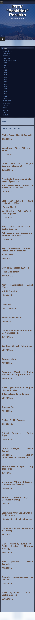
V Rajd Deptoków (10, 291)
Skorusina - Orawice (11, 317)
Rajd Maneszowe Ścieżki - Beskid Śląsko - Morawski (17, 249)
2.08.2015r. (7, 321)
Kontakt (5, 115)
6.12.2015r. (7, 139)
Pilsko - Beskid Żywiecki (13, 420)
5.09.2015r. (7, 259)
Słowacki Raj (8, 407)
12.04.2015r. (7, 504)
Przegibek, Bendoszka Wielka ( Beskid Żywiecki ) (17, 180)
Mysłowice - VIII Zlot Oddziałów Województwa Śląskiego (17, 483)
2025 (5, 65)
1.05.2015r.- (14, 455)
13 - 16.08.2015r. (9, 308)
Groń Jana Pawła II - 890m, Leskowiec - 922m (17, 202)
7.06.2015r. (7, 411)
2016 (5, 86)
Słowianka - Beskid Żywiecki (15, 268)
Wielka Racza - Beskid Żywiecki (17, 135)
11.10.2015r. (7, 217)
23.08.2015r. (7, 295)
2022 (5, 72)
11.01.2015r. (7, 599)
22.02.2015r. (7, 552)
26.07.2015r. (7, 337)
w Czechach (7, 255)
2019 (5, 79)
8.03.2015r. (7, 535)
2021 (5, 75)
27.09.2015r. (7, 239)
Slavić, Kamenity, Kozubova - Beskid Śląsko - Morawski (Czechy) (17, 546)
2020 (5, 77)
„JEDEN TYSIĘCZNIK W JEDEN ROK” (17, 456)
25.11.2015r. (7, 170)
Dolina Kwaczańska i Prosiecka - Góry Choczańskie (17, 331)
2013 (5, 94)
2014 (5, 91)
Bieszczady (7, 304)
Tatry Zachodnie (22, 374)
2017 (5, 84)
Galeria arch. (7, 101)
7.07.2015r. (7, 363)
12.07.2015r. (7, 350)
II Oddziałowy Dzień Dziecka (15, 394)
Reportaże (6, 103)
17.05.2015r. (7, 439)
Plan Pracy (6, 58)
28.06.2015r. (7, 378)
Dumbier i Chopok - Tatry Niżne (17, 346)
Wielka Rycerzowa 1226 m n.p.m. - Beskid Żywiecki (17, 388)
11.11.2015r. (7, 154)
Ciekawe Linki (7, 105)
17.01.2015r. (7, 583)
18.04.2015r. (7, 488)
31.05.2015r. (7, 424)
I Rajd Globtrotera (10, 272)
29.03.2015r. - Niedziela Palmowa (17, 519)
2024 (5, 68)
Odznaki (5, 108)
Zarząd (5, 112)
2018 (5, 82)
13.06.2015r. (7, 398)
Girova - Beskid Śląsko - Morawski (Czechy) (17, 498)
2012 (5, 96)
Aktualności (6, 53)
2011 (5, 98)
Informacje (6, 56)
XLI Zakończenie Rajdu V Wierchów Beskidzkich (17, 186)
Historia (5, 110)
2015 (5, 89)
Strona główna (7, 51)
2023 (5, 70)
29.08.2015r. (7, 276)
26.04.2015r (7, 473)
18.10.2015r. (7, 192)
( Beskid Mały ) (9, 207)
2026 (5, 63)
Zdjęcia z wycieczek (9, 60)
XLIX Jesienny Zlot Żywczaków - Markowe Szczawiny (17, 234)
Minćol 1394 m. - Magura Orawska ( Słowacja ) (17, 164)
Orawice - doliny (10, 359)
